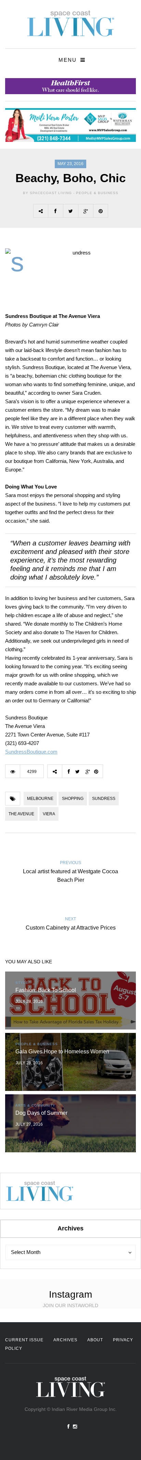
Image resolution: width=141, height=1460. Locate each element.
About (95, 1340)
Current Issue (24, 1340)
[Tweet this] (70, 211)
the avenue (21, 814)
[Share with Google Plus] (85, 211)
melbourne (40, 798)
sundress (103, 798)
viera (49, 814)
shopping (73, 798)
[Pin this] (100, 211)
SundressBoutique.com (31, 752)
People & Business (97, 193)
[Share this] (55, 211)
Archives (65, 1340)
